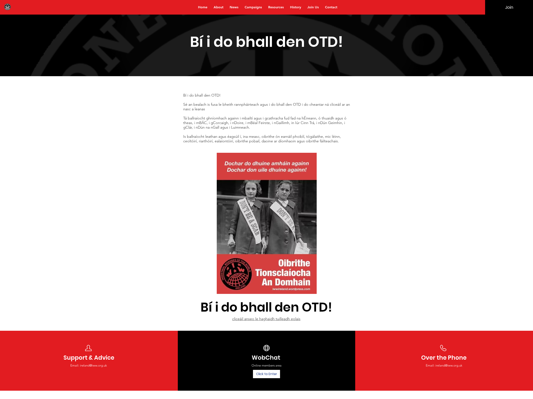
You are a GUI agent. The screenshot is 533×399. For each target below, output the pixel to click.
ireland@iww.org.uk (93, 365)
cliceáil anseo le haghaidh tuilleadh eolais (266, 319)
